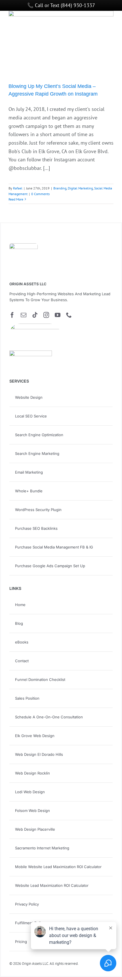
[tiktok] (35, 315)
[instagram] (46, 315)
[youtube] (57, 315)
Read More (16, 199)
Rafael (17, 188)
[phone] (69, 315)
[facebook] (12, 315)
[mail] (23, 315)
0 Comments (40, 194)
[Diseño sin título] (34, 326)
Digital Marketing (80, 188)
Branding (59, 188)
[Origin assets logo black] (23, 245)
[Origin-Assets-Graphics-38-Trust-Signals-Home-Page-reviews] (30, 353)
